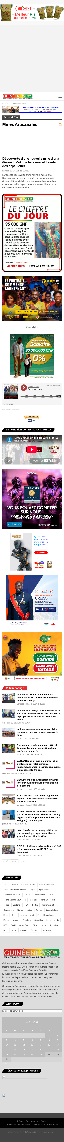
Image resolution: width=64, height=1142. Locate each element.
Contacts (37, 1124)
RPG (5, 925)
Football (35, 905)
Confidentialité (51, 1124)
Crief (53, 900)
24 (7, 1054)
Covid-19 (44, 900)
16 (58, 1045)
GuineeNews (6, 409)
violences (23, 930)
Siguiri (35, 925)
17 (7, 1050)
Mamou (6, 920)
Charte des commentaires (18, 1124)
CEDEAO (27, 895)
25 (15, 1054)
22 (49, 1050)
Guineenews (8, 910)
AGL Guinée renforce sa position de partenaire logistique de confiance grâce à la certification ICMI (37, 833)
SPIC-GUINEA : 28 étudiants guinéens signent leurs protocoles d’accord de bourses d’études (37, 798)
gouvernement (48, 905)
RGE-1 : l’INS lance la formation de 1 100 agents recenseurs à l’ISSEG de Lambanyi (39, 849)
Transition (54, 925)
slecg (44, 925)
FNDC (26, 905)
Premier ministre (52, 920)
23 (57, 1050)
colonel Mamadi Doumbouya (14, 900)
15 (49, 1045)
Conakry (33, 900)
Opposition (38, 920)
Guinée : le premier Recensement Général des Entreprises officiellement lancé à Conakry (38, 697)
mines (15, 920)
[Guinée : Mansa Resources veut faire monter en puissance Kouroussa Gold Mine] (8, 732)
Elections (16, 905)
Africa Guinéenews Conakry (14, 890)
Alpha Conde (44, 890)
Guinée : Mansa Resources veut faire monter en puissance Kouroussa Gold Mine (37, 732)
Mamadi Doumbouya (46, 915)
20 (32, 1050)
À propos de (22, 1121)
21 (41, 1050)
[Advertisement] (32, 59)
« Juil (4, 1063)
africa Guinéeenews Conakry (23, 885)
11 (15, 1045)
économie (47, 930)
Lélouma (23, 915)
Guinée (20, 910)
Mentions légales (39, 1121)
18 (15, 1050)
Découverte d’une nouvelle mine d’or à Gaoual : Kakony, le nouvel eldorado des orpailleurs (30, 162)
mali (32, 915)
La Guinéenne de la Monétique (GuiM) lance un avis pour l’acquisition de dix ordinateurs (37, 783)
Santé (13, 925)
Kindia (5, 915)
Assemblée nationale (11, 895)
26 (23, 1054)
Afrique (32, 890)
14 (41, 1045)
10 (7, 1045)
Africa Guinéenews (46, 885)
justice (29, 910)
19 (24, 1050)
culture (6, 905)
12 (24, 1045)
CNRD (51, 895)
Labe (14, 915)
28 (40, 1054)
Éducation (35, 930)
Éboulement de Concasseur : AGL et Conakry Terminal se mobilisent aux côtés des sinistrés (37, 748)
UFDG (5, 930)
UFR (14, 930)
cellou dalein (40, 895)
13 (32, 1045)
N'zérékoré (26, 920)
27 (32, 1054)
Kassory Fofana (52, 910)
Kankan (39, 910)
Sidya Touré (24, 925)
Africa (5, 885)
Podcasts (15, 409)
